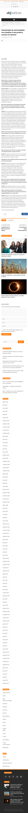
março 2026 (5, 417)
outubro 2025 (6, 430)
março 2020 (5, 605)
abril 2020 (5, 602)
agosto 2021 (5, 574)
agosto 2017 (5, 667)
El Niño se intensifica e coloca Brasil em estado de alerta (17, 793)
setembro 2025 (6, 433)
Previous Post (6, 225)
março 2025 (5, 452)
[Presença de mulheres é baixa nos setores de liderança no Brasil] (6, 786)
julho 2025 (5, 439)
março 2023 (5, 520)
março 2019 (5, 639)
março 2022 (5, 555)
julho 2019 (5, 627)
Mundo (4, 725)
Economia (11, 22)
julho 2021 (5, 577)
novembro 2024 (6, 464)
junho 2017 (5, 671)
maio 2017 (5, 674)
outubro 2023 (6, 499)
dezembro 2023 (6, 492)
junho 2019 (5, 630)
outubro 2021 (6, 567)
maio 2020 (5, 599)
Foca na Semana (6, 744)
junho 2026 (5, 408)
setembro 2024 (6, 470)
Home (5, 1)
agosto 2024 (5, 474)
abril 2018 (5, 646)
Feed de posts (6, 760)
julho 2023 (5, 508)
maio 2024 (5, 480)
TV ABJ (4, 742)
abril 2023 (5, 517)
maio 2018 (5, 642)
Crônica (4, 736)
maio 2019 (5, 633)
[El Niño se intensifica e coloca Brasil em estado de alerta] (6, 793)
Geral (7, 22)
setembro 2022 (6, 536)
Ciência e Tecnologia (7, 700)
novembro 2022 (6, 530)
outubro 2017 (6, 661)
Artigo (4, 730)
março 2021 (5, 589)
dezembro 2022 (6, 527)
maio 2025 (5, 445)
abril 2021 (5, 586)
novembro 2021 (6, 564)
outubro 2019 (6, 617)
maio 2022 (5, 549)
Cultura (4, 695)
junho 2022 (5, 545)
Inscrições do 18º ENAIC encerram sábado (5, 228)
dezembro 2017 (6, 655)
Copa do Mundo (6, 692)
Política (4, 719)
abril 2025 (5, 448)
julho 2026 (5, 405)
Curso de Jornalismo (14, 1)
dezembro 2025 (6, 423)
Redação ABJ (5, 747)
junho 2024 (5, 477)
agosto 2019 (5, 624)
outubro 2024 (6, 467)
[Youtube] (15, 6)
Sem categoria (6, 739)
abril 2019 (5, 636)
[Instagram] (17, 6)
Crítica (4, 733)
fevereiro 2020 (6, 608)
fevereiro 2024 (6, 489)
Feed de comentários (7, 763)
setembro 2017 (6, 664)
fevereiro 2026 (6, 420)
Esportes (5, 713)
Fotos (8, 1)
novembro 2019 (6, 614)
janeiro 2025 (5, 458)
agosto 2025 (5, 436)
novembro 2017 (6, 658)
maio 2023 (5, 514)
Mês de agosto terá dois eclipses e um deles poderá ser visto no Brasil (12, 296)
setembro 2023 (6, 502)
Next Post (22, 225)
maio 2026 (5, 411)
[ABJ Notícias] (14, 13)
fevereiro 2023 (6, 524)
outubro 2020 (6, 592)
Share (25, 214)
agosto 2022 (5, 539)
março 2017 (5, 680)
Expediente (21, 1)
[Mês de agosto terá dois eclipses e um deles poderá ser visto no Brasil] (6, 801)
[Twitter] (13, 6)
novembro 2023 (6, 495)
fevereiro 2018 (6, 652)
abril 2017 (5, 677)
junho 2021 (5, 580)
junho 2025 (5, 442)
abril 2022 (5, 552)
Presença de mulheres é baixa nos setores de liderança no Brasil (16, 786)
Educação (10, 37)
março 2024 (5, 486)
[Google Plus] (13, 776)
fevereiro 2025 (6, 455)
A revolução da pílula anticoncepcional (22, 228)
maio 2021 (5, 583)
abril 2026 (5, 414)
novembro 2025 (6, 427)
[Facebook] (11, 6)
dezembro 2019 (6, 611)
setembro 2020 (6, 595)
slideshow (10, 220)
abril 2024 (5, 483)
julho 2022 (5, 542)
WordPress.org (6, 766)
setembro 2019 (6, 620)
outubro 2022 (6, 533)
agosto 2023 (5, 505)
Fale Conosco (14, 4)
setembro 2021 (6, 570)
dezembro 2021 (6, 561)
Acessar (4, 756)
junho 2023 (5, 511)
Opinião (4, 728)
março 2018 (5, 649)
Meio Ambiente (6, 716)
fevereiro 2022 (6, 558)
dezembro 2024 (6, 461)
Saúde (4, 722)
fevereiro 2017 (6, 683)
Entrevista (5, 710)
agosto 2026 (5, 402)
